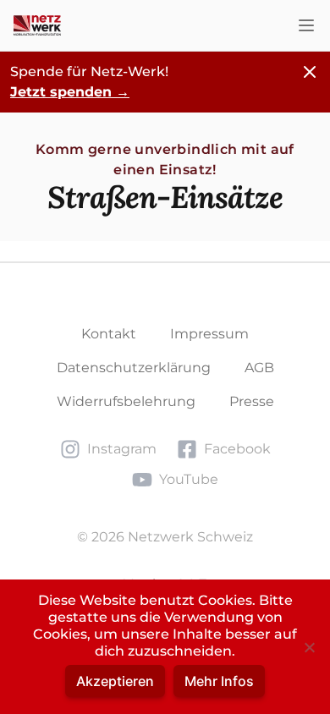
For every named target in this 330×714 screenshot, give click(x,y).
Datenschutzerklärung (134, 368)
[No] (308, 647)
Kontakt (108, 334)
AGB (259, 368)
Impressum (209, 334)
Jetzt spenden (69, 92)
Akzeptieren (115, 681)
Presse (251, 401)
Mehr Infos (219, 681)
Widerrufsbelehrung (126, 401)
